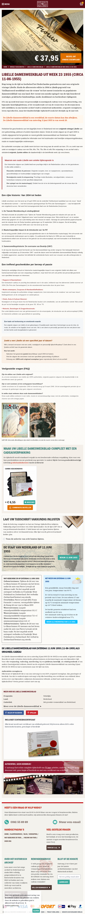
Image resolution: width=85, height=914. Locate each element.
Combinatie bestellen (21, 507)
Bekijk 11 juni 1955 (68, 557)
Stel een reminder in (40, 887)
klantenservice (15, 812)
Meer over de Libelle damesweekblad (21, 706)
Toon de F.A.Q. (52, 847)
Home (6, 834)
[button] (15, 420)
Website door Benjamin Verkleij (72, 912)
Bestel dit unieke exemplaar (71, 58)
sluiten (36, 911)
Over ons (7, 841)
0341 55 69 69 (19, 822)
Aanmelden (63, 882)
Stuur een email (70, 822)
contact (27, 681)
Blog (25, 834)
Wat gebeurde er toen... (13, 837)
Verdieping (33, 834)
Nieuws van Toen (30, 837)
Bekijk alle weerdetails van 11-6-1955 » (61, 622)
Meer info (30, 502)
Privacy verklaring (53, 912)
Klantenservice (16, 834)
